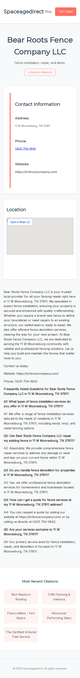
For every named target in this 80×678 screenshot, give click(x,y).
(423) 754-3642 (25, 148)
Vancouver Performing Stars (59, 615)
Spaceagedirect (24, 11)
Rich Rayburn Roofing (21, 597)
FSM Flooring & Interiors (59, 597)
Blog (48, 11)
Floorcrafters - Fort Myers (21, 615)
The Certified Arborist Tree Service (21, 634)
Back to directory (40, 72)
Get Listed (66, 11)
